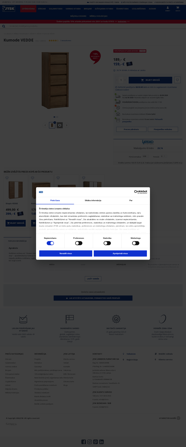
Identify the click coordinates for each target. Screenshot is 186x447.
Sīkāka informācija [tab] (93, 200)
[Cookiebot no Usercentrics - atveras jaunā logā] (136, 192)
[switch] (78, 243)
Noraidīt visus (66, 253)
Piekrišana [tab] (55, 200)
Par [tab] (130, 200)
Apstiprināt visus (120, 253)
